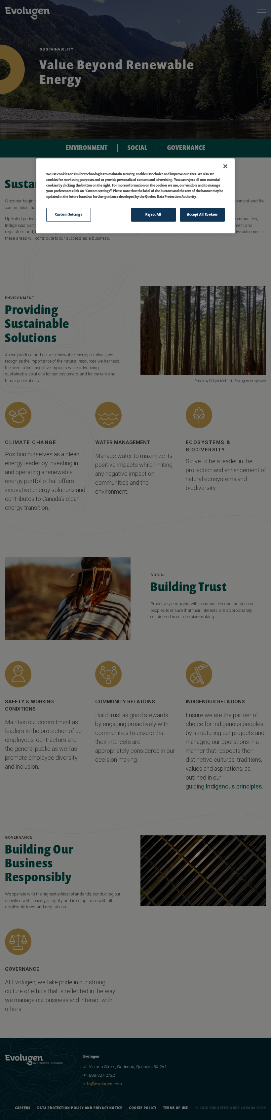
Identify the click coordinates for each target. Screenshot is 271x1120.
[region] (135, 195)
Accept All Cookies (202, 214)
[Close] (225, 166)
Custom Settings (68, 214)
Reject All (153, 214)
